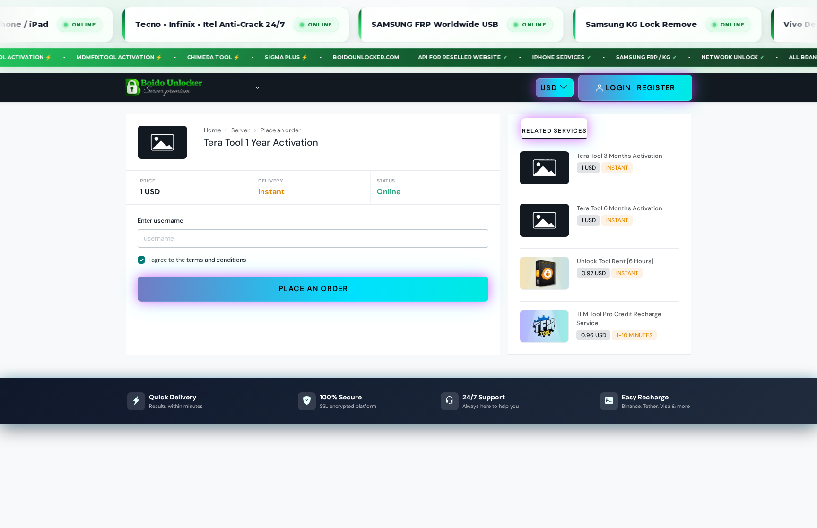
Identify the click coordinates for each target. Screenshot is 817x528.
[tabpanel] (599, 248)
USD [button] (548, 88)
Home (212, 130)
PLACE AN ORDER (313, 289)
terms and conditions (216, 260)
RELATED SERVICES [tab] (554, 131)
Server (240, 130)
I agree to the (197, 260)
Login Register (640, 88)
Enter (160, 220)
